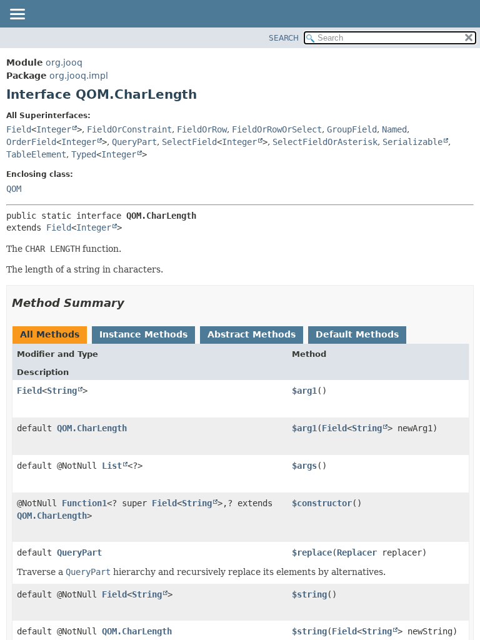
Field (18, 129)
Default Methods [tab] (357, 334)
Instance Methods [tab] (143, 334)
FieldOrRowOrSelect (277, 129)
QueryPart (134, 142)
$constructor (322, 503)
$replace (312, 553)
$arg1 (304, 391)
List (112, 466)
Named (394, 129)
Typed (83, 154)
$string (309, 594)
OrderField (31, 142)
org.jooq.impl (78, 76)
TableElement (36, 154)
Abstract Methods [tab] (252, 334)
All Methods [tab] (49, 334)
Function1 (84, 503)
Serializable (412, 142)
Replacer (357, 553)
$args (304, 466)
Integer (53, 129)
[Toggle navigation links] (17, 15)
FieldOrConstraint (129, 129)
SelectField (189, 142)
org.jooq (64, 63)
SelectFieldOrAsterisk (325, 142)
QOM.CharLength (92, 428)
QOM (13, 189)
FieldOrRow (202, 129)
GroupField (352, 129)
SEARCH (284, 38)
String (62, 391)
